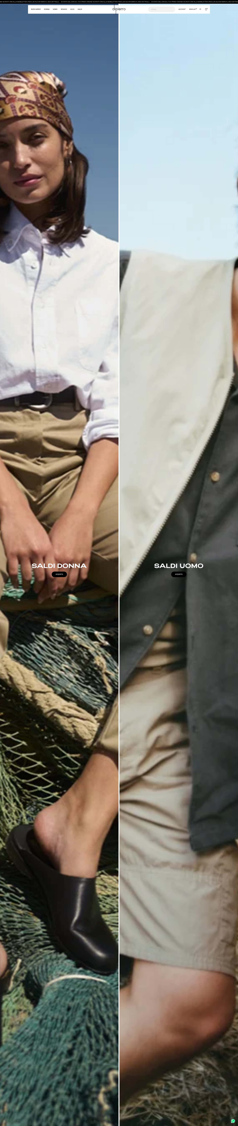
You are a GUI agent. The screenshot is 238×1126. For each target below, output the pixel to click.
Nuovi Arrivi (36, 9)
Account (182, 9)
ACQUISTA (59, 574)
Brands (64, 9)
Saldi (80, 9)
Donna (46, 9)
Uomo (55, 9)
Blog (72, 9)
